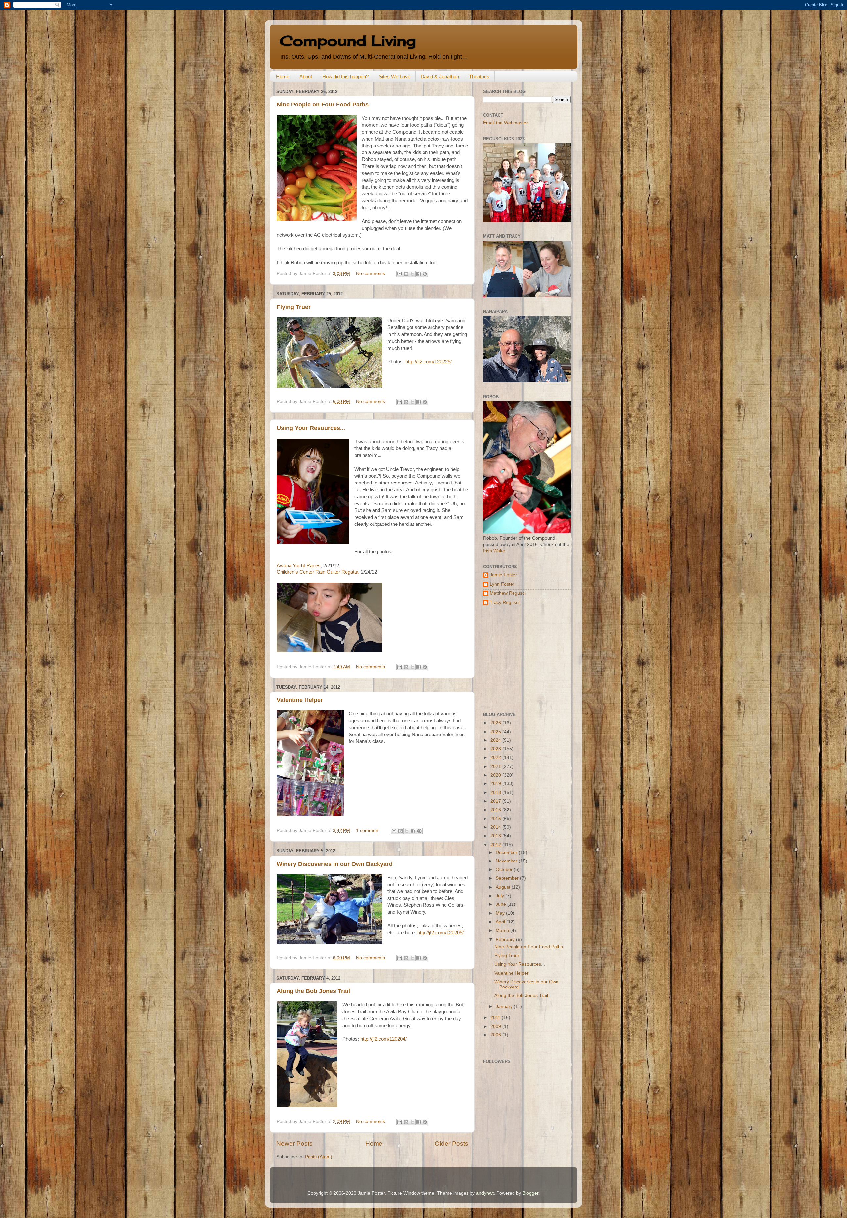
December (507, 852)
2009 (496, 1026)
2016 (496, 809)
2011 (496, 1017)
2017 (496, 801)
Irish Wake (494, 550)
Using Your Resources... (311, 428)
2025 (496, 731)
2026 (496, 722)
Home (282, 76)
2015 (496, 818)
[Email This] (399, 274)
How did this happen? (345, 76)
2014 (496, 827)
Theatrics (479, 76)
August (504, 887)
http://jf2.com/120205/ (440, 932)
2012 (496, 844)
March (503, 930)
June (501, 904)
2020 (496, 775)
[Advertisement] (524, 658)
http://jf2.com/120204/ (383, 1039)
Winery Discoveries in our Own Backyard (335, 864)
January (505, 1006)
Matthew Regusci (508, 593)
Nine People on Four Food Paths (323, 104)
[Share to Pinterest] (425, 274)
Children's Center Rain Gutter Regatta (317, 572)
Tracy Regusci (504, 602)
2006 (496, 1034)
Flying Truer (294, 307)
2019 (496, 783)
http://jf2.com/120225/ (428, 361)
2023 (496, 748)
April (501, 921)
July (500, 895)
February (506, 939)
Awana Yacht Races (299, 565)
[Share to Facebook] (418, 274)
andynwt (485, 1193)
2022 (496, 757)
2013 (496, 835)
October (505, 869)
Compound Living (348, 40)
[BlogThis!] (406, 274)
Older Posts (451, 1143)
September (508, 878)
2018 (496, 792)
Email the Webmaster (505, 122)
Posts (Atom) (318, 1157)
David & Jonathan (440, 76)
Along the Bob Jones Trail (313, 991)
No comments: (372, 273)
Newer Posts (294, 1143)
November (507, 861)
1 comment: (369, 830)
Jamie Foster (503, 574)
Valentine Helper (300, 700)
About (305, 76)
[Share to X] (412, 274)
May (501, 913)
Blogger (530, 1193)
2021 (496, 766)
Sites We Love (394, 76)
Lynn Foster (502, 584)
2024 (496, 740)
